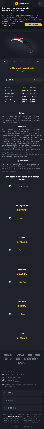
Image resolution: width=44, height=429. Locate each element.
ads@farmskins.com (17, 377)
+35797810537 (9, 371)
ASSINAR (4, 3)
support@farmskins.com (19, 374)
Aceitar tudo (33, 25)
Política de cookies (16, 21)
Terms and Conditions (14, 416)
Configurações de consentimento (8, 24)
